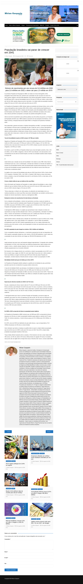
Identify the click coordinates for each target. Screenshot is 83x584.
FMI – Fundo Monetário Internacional (64, 164)
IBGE (57, 149)
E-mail (6, 557)
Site (5, 563)
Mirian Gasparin (9, 56)
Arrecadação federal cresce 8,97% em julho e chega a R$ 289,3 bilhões (41, 493)
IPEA (57, 155)
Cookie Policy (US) (54, 25)
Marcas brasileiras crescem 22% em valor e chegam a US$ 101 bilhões (15, 522)
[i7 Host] (66, 125)
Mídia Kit (42, 25)
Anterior (8, 431)
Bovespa (58, 158)
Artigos (23, 25)
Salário (38, 519)
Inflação (13, 461)
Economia (31, 56)
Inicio (6, 25)
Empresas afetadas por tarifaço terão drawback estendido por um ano (41, 457)
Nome (6, 551)
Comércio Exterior (35, 453)
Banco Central (59, 152)
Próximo (49, 431)
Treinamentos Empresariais (32, 25)
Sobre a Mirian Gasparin (14, 25)
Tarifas (13, 488)
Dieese (58, 161)
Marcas (13, 518)
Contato (47, 25)
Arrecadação (34, 489)
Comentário (8, 539)
